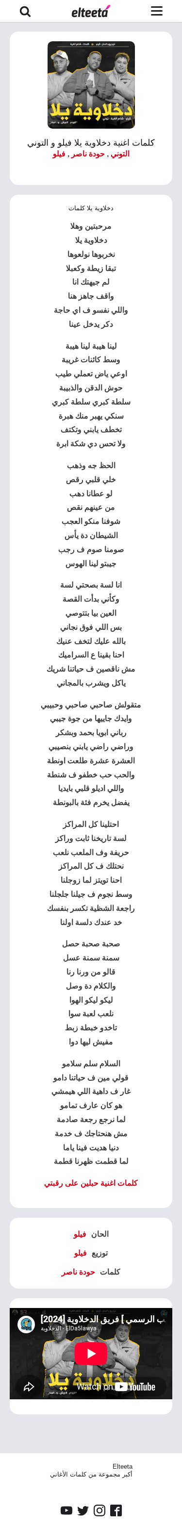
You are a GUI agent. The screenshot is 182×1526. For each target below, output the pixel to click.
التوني (120, 154)
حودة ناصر (88, 154)
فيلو (59, 154)
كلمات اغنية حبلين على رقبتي (91, 1183)
